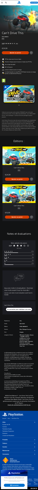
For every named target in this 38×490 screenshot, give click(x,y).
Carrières (4, 426)
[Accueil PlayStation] (19, 2)
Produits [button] (5, 439)
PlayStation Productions (8, 431)
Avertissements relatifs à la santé (12, 374)
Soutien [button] (4, 447)
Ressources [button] (5, 450)
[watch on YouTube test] (31, 100)
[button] (19, 93)
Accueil (4, 418)
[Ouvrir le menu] (2, 2)
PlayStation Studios (7, 429)
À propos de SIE (6, 424)
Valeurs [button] (4, 443)
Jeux (9, 418)
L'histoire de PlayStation (8, 435)
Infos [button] (3, 422)
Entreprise (4, 433)
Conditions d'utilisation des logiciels (30, 481)
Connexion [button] (5, 454)
